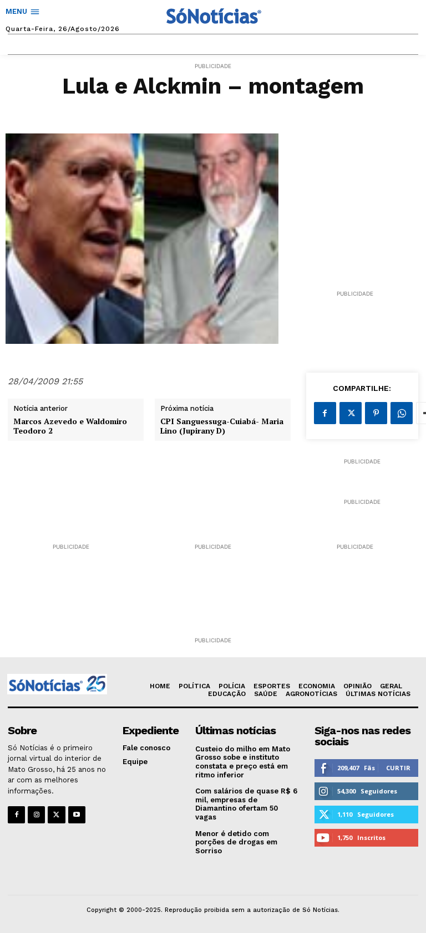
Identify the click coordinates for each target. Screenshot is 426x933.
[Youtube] (76, 814)
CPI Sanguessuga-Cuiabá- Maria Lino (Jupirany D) (221, 426)
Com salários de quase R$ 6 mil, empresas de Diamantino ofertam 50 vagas (246, 804)
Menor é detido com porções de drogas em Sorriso (236, 842)
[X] (350, 413)
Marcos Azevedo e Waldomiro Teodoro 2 (70, 426)
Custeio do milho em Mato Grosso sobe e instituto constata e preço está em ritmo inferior (242, 762)
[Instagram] (36, 814)
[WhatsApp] (401, 413)
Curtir (398, 768)
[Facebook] (325, 413)
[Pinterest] (376, 413)
